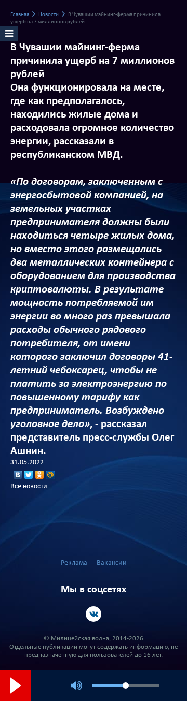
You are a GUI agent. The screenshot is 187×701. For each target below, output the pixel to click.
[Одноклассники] (39, 474)
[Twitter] (28, 474)
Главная (19, 15)
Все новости (28, 486)
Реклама (74, 563)
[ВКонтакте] (17, 474)
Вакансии (112, 563)
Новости (48, 15)
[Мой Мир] (50, 474)
